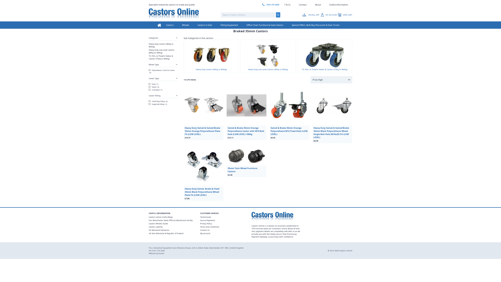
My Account (205, 233)
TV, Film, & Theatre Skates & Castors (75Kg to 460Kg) (161, 57)
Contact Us (205, 230)
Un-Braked (156, 90)
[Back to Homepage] (183, 14)
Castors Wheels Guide (158, 223)
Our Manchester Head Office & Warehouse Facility (171, 220)
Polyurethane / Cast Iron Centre (162, 71)
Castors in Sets (205, 25)
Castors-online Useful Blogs (161, 217)
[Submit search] (278, 14)
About (318, 4)
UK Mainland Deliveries (159, 230)
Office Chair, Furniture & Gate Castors (264, 25)
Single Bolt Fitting (159, 104)
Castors (170, 25)
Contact (303, 4)
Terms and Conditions (209, 227)
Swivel (155, 87)
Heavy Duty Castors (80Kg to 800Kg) (161, 45)
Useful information (338, 4)
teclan (161, 253)
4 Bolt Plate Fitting (159, 101)
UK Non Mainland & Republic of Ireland (166, 233)
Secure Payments (207, 220)
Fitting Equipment (229, 25)
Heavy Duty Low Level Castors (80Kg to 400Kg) (161, 51)
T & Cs (287, 4)
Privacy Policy (206, 223)
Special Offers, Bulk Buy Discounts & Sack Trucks (316, 25)
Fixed (154, 84)
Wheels (185, 25)
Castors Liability (156, 227)
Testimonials (205, 217)
